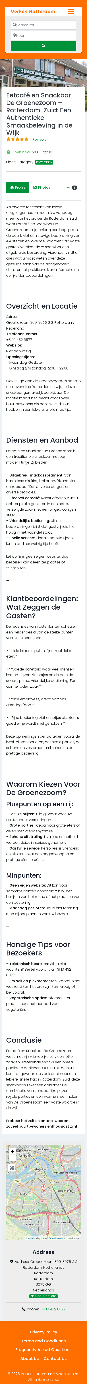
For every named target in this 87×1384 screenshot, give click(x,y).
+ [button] (12, 1151)
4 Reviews (37, 139)
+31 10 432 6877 (53, 1309)
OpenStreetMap (57, 1238)
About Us (29, 1358)
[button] (43, 152)
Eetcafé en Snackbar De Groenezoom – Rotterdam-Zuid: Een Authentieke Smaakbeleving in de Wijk (39, 114)
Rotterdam (44, 162)
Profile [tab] (20, 187)
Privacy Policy (43, 1332)
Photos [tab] (44, 187)
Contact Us (55, 1358)
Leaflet (30, 1238)
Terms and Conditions (43, 1341)
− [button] (12, 1158)
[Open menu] (71, 11)
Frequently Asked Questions (43, 1349)
